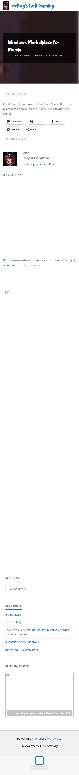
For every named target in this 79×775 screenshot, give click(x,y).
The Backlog (13, 622)
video (24, 139)
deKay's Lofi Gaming (33, 6)
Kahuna (38, 738)
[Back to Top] (39, 760)
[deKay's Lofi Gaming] (6, 5)
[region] (39, 695)
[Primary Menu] (72, 5)
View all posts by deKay (38, 164)
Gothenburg (13, 615)
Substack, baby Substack (22, 642)
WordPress (54, 738)
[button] (39, 695)
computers (12, 139)
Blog (18, 55)
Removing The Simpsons (21, 650)
